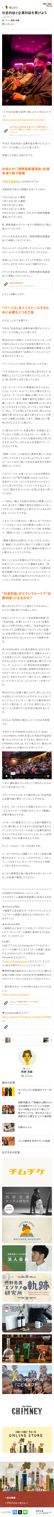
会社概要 (11, 1498)
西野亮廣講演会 (12, 181)
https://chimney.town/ (15, 961)
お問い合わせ (13, 1508)
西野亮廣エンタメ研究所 (42, 1512)
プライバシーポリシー (17, 1503)
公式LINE (10, 24)
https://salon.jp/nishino (15, 994)
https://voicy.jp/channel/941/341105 (23, 120)
